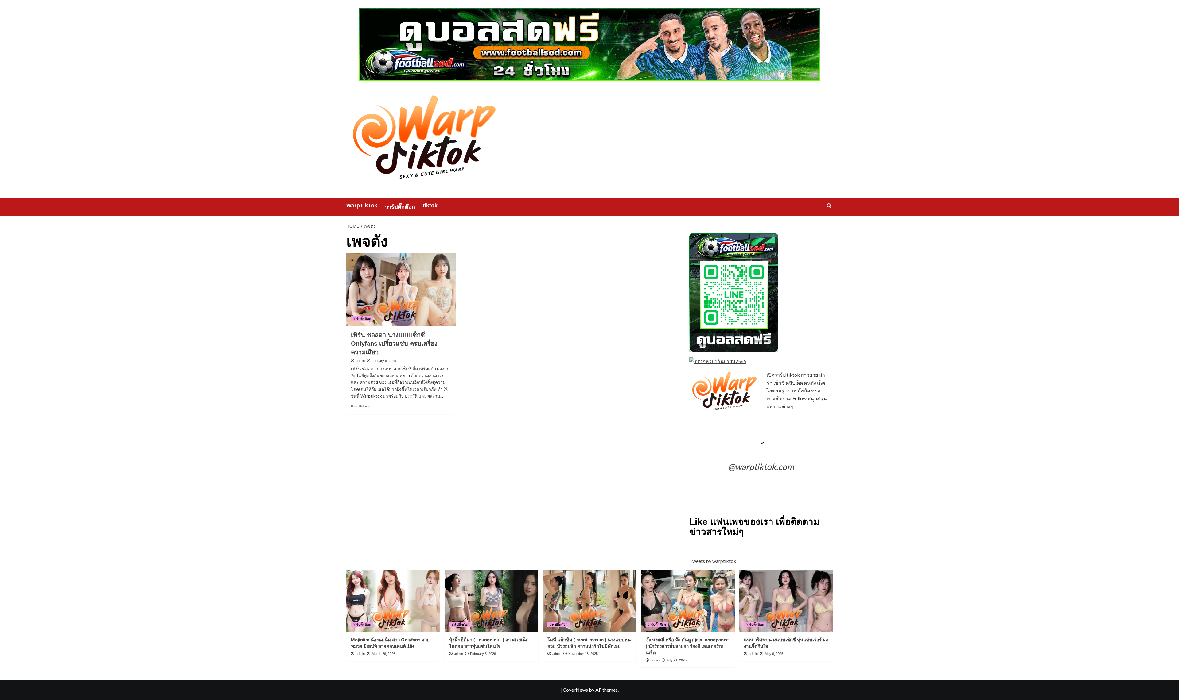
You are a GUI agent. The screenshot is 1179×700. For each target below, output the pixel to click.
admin (360, 361)
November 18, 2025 (583, 654)
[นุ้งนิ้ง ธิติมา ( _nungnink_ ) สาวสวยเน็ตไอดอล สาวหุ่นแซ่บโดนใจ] (491, 601)
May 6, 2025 (774, 654)
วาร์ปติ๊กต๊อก (400, 207)
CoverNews (575, 690)
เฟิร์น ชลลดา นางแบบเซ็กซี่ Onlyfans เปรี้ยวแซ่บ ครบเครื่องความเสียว (394, 344)
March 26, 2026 (383, 654)
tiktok (430, 205)
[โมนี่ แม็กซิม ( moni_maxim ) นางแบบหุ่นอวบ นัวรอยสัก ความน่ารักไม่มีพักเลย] (589, 601)
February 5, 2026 (483, 654)
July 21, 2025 (677, 660)
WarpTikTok (361, 205)
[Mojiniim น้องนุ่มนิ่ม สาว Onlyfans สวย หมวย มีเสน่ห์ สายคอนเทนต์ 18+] (393, 601)
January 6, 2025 (384, 361)
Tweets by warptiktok (712, 561)
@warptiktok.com (761, 466)
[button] (829, 205)
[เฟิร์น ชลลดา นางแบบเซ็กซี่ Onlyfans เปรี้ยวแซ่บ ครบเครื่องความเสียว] (401, 289)
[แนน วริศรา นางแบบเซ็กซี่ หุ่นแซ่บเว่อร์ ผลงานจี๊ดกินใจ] (786, 601)
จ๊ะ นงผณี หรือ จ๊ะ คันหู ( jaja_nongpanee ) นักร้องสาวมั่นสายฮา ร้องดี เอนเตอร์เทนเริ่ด (687, 646)
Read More (360, 406)
